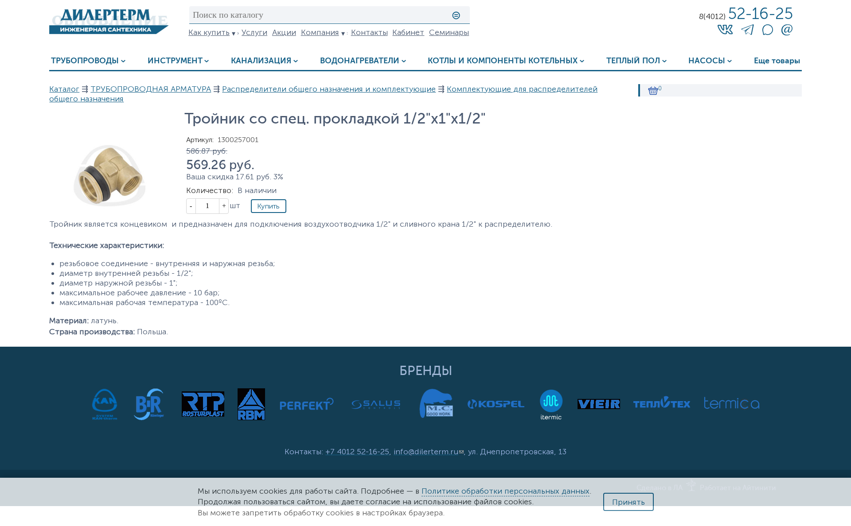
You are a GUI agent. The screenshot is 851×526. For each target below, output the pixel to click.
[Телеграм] (747, 31)
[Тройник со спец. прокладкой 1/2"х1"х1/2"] (109, 212)
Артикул (200, 139)
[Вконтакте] (725, 29)
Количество (209, 190)
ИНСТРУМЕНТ (175, 61)
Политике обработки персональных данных (505, 491)
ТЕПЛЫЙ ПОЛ (633, 61)
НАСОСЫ (706, 61)
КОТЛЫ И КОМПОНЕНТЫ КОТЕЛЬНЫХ (503, 61)
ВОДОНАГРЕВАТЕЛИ (359, 61)
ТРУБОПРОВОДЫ (85, 61)
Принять (628, 502)
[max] (767, 32)
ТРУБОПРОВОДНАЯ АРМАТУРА (150, 89)
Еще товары (777, 61)
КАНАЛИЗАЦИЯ (261, 61)
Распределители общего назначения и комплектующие (329, 89)
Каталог (64, 89)
